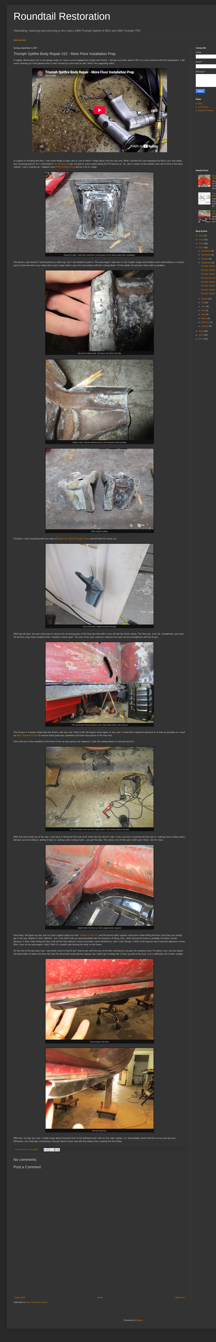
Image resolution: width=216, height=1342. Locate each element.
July (203, 302)
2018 (201, 243)
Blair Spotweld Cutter (27, 735)
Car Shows (203, 107)
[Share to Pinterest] (58, 1149)
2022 (201, 235)
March (204, 318)
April (203, 314)
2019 (201, 239)
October (205, 259)
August (204, 299)
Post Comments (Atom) (36, 1302)
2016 (201, 331)
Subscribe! (20, 40)
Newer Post (19, 1297)
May (203, 310)
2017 (201, 247)
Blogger (138, 1320)
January (205, 326)
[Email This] (45, 1149)
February (205, 322)
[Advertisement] (100, 1268)
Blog (200, 103)
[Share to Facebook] (55, 1149)
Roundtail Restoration (62, 16)
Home (100, 1297)
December (206, 251)
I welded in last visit (88, 935)
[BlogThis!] (48, 1149)
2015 (201, 335)
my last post (60, 164)
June (203, 306)
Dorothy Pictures (205, 110)
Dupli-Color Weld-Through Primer (73, 538)
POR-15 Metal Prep (65, 167)
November (206, 255)
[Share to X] (51, 1149)
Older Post (180, 1297)
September (206, 263)
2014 (201, 339)
